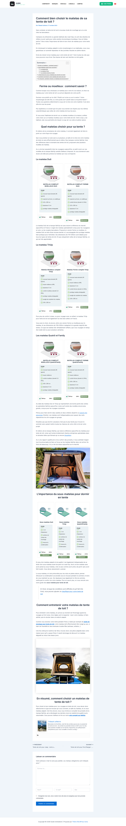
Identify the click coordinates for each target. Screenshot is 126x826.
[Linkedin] (37, 735)
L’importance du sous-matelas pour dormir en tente (51, 74)
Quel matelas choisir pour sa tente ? (47, 67)
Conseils (72, 3)
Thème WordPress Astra (80, 822)
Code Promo (107, 3)
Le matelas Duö (44, 69)
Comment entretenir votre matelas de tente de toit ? (52, 76)
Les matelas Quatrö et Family (48, 72)
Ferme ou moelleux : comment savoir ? (48, 65)
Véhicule (63, 3)
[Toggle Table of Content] (67, 62)
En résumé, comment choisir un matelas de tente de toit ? (53, 78)
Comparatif (46, 3)
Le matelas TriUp (45, 71)
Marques (55, 3)
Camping (80, 3)
